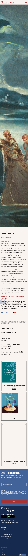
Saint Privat (5, 338)
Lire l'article (4, 335)
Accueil (2, 231)
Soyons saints (8, 231)
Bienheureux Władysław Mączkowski (10, 345)
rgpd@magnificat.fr (5, 495)
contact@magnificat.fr (14, 522)
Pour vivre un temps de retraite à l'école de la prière (14, 385)
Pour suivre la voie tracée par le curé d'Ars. (14, 461)
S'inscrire (14, 501)
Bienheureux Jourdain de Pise (12, 352)
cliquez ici (12, 495)
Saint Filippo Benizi (8, 332)
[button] (11, 312)
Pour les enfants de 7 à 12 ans (14, 416)
